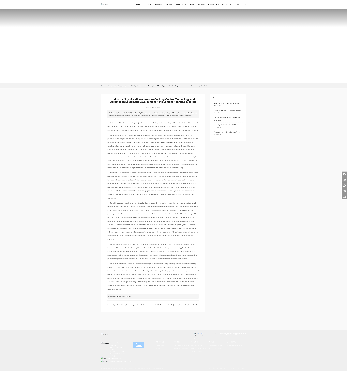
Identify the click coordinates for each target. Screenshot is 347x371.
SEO (243, 368)
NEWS (173, 40)
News (110, 86)
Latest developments (120, 86)
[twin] (202, 334)
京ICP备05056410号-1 (144, 368)
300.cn (238, 368)
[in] (199, 334)
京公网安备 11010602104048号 (218, 368)
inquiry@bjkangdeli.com (233, 333)
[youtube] (195, 334)
